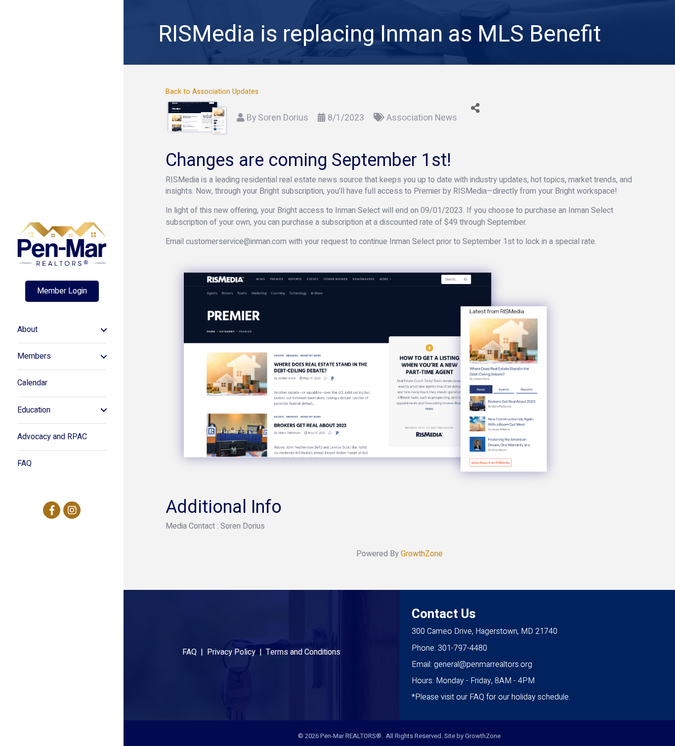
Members (34, 356)
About (27, 329)
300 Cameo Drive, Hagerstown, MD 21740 (484, 631)
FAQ (24, 463)
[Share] (475, 108)
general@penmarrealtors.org (483, 664)
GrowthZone (422, 554)
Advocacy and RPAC (52, 437)
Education (33, 410)
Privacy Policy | (236, 652)
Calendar (32, 383)
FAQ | (194, 652)
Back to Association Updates (212, 91)
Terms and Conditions (303, 652)
